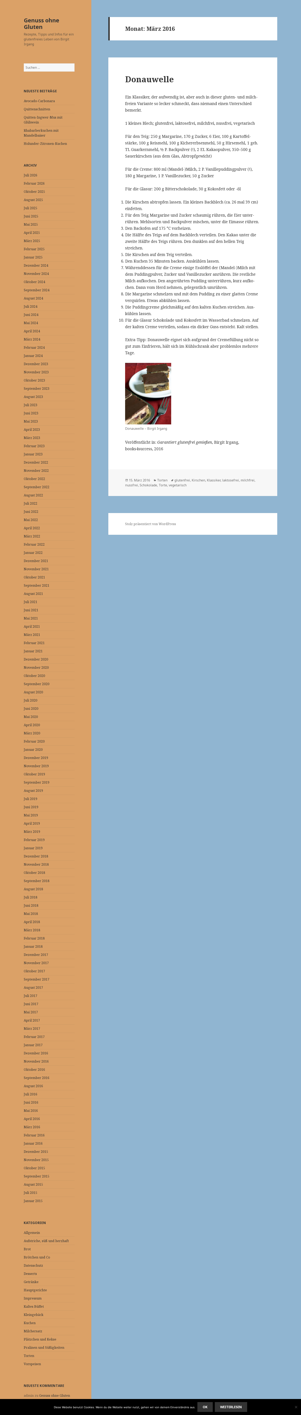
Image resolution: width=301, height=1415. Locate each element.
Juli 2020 (30, 700)
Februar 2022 (34, 544)
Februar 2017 (34, 1036)
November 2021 (36, 569)
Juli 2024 (30, 306)
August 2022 (33, 495)
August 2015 (33, 1184)
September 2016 (36, 1078)
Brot (27, 1249)
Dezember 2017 (36, 954)
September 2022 (36, 487)
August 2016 (33, 1086)
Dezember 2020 (36, 659)
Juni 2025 (31, 216)
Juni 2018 (31, 905)
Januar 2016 (33, 1143)
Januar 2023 (33, 454)
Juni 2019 (31, 807)
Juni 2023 (31, 413)
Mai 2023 (31, 421)
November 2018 (36, 864)
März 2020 (32, 733)
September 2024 (36, 290)
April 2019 (32, 823)
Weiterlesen (231, 1407)
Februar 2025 (34, 249)
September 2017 (36, 979)
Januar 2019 (33, 848)
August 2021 (33, 593)
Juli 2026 (30, 175)
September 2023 (36, 388)
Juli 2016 (30, 1094)
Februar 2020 (34, 741)
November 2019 (36, 766)
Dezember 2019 (36, 758)
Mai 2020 (31, 716)
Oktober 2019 (34, 774)
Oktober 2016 (34, 1069)
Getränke (31, 1282)
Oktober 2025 (34, 191)
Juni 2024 (31, 314)
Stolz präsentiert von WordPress (150, 524)
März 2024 (32, 339)
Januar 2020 (33, 749)
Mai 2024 (31, 323)
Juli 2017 (30, 995)
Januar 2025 (33, 257)
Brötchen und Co (37, 1257)
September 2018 (36, 881)
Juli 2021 (30, 602)
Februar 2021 (34, 643)
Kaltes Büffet (34, 1306)
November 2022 (36, 470)
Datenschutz (33, 1265)
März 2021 (32, 634)
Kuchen (30, 1323)
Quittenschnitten (37, 109)
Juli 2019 (30, 799)
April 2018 (32, 922)
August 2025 (33, 200)
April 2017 (32, 1020)
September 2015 (36, 1176)
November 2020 (36, 667)
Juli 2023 (30, 405)
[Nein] (296, 1407)
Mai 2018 (31, 913)
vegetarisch (178, 485)
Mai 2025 (31, 224)
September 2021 (36, 585)
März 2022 (32, 536)
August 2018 (33, 889)
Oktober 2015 (34, 1168)
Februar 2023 (34, 446)
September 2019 (36, 782)
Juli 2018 (30, 897)
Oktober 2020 (34, 675)
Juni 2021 (31, 610)
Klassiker (214, 480)
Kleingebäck (33, 1314)
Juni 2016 (31, 1102)
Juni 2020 (31, 708)
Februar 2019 (34, 840)
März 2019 (32, 831)
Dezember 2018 (36, 856)
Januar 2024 (33, 355)
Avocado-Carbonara (39, 101)
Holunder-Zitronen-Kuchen (45, 143)
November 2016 (36, 1061)
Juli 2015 (30, 1192)
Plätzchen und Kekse (40, 1339)
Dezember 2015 (36, 1151)
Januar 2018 (33, 946)
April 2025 (32, 232)
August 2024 (33, 298)
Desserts (30, 1273)
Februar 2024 (34, 347)
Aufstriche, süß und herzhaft (46, 1241)
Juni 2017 (31, 1004)
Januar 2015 (33, 1201)
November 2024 (36, 273)
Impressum (33, 1298)
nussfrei (131, 485)
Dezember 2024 (36, 265)
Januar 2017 (33, 1045)
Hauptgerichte (35, 1290)
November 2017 (36, 963)
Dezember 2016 (36, 1053)
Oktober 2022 (34, 479)
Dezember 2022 (36, 462)
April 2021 (32, 626)
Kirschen (198, 480)
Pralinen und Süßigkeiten (44, 1347)
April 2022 (32, 528)
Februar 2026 (34, 183)
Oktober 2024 (34, 282)
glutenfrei (182, 480)
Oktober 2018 (34, 872)
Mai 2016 (31, 1110)
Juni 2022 (31, 511)
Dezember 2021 (36, 561)
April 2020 (32, 725)
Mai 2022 (31, 520)
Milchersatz (33, 1331)
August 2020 (33, 692)
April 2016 (32, 1119)
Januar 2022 (33, 552)
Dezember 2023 (36, 364)
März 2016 (32, 1127)
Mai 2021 (31, 618)
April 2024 (32, 331)
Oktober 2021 (34, 577)
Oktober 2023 (34, 380)
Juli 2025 (30, 208)
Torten (29, 1355)
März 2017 (32, 1028)
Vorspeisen (32, 1364)
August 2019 (33, 790)
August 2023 (33, 396)
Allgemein (32, 1232)
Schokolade (148, 485)
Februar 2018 (34, 938)
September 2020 (36, 684)
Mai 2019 (31, 815)
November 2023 (36, 372)
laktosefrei (230, 480)
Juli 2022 (30, 503)
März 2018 (32, 930)
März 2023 (32, 437)
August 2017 (33, 987)
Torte (163, 485)
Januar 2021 (33, 651)
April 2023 (32, 429)
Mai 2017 (31, 1012)
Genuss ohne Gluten (41, 23)
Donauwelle (149, 79)
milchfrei (248, 480)
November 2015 (36, 1160)
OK (205, 1407)
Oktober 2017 (34, 971)
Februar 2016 (34, 1135)
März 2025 (32, 241)
